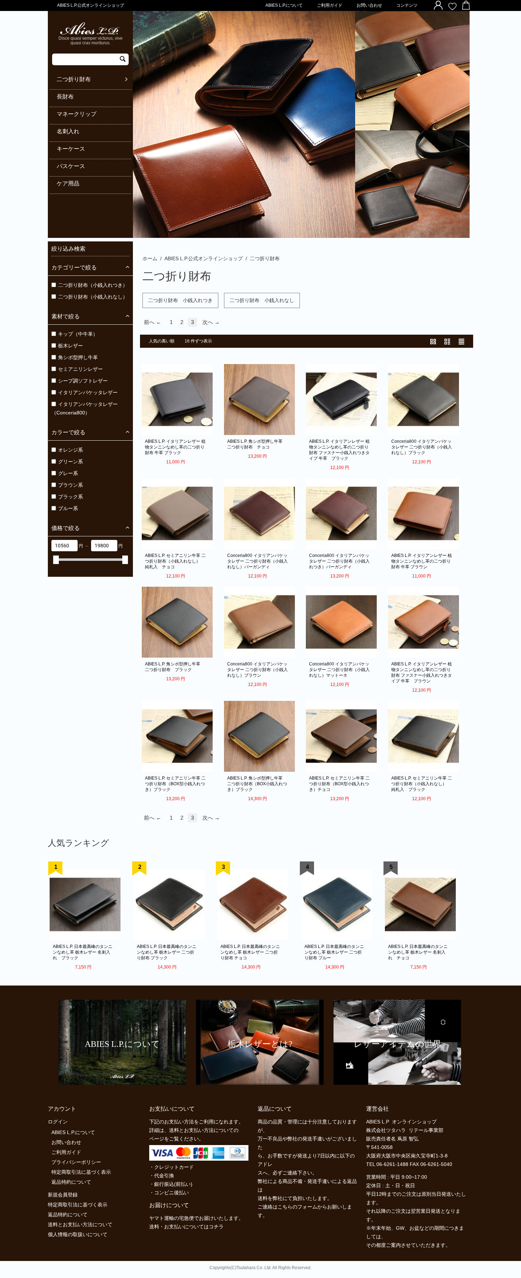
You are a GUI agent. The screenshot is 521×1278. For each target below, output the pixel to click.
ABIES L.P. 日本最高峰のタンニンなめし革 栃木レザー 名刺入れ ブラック (82, 952)
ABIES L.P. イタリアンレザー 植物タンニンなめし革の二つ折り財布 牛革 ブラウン (421, 561)
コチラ (216, 1226)
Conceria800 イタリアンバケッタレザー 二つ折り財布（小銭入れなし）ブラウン (257, 670)
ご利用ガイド (329, 5)
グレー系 (68, 473)
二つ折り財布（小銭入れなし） (93, 297)
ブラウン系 (70, 485)
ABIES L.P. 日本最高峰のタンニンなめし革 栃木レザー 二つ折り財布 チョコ (250, 952)
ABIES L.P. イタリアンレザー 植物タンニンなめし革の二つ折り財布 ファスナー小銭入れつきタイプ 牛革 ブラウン (421, 672)
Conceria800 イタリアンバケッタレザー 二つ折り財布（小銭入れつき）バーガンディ (339, 561)
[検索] (122, 59)
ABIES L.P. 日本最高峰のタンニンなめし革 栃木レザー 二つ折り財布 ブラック (166, 952)
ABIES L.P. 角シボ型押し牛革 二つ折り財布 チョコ (257, 444)
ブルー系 (68, 508)
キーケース (71, 149)
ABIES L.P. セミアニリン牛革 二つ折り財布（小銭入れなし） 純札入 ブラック (421, 784)
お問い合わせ (369, 5)
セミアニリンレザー (80, 369)
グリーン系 (70, 461)
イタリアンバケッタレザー (88, 392)
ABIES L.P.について (284, 5)
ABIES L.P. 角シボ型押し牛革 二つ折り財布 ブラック (175, 667)
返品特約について (71, 1182)
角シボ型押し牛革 (78, 357)
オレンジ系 (70, 450)
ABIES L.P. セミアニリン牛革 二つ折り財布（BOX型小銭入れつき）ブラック (175, 784)
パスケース (71, 166)
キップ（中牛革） (78, 334)
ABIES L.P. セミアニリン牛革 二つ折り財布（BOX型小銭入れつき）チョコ (339, 784)
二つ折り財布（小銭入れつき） (93, 285)
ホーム (149, 258)
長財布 (65, 97)
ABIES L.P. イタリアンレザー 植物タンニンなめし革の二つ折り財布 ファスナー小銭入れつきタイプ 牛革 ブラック (339, 450)
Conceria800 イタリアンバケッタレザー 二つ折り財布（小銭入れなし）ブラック (421, 447)
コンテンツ (407, 5)
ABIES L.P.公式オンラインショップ (203, 258)
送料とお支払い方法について (80, 1224)
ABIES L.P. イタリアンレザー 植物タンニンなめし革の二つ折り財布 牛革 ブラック (175, 447)
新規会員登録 (63, 1195)
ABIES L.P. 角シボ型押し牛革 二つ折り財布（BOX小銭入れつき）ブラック (257, 784)
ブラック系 (70, 497)
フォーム (307, 1207)
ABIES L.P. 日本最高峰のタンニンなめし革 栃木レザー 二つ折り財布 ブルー (334, 952)
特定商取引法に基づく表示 (81, 1172)
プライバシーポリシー (76, 1162)
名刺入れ (68, 131)
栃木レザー (70, 345)
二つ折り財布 (74, 79)
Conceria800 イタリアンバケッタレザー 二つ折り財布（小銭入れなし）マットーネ (339, 670)
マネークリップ (76, 114)
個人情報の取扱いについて (77, 1234)
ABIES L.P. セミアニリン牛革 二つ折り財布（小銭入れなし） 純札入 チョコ (175, 561)
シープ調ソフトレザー (83, 381)
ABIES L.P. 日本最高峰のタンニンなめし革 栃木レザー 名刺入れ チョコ (418, 952)
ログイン (58, 1121)
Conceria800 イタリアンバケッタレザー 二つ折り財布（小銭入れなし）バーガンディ (257, 561)
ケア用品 (68, 183)
